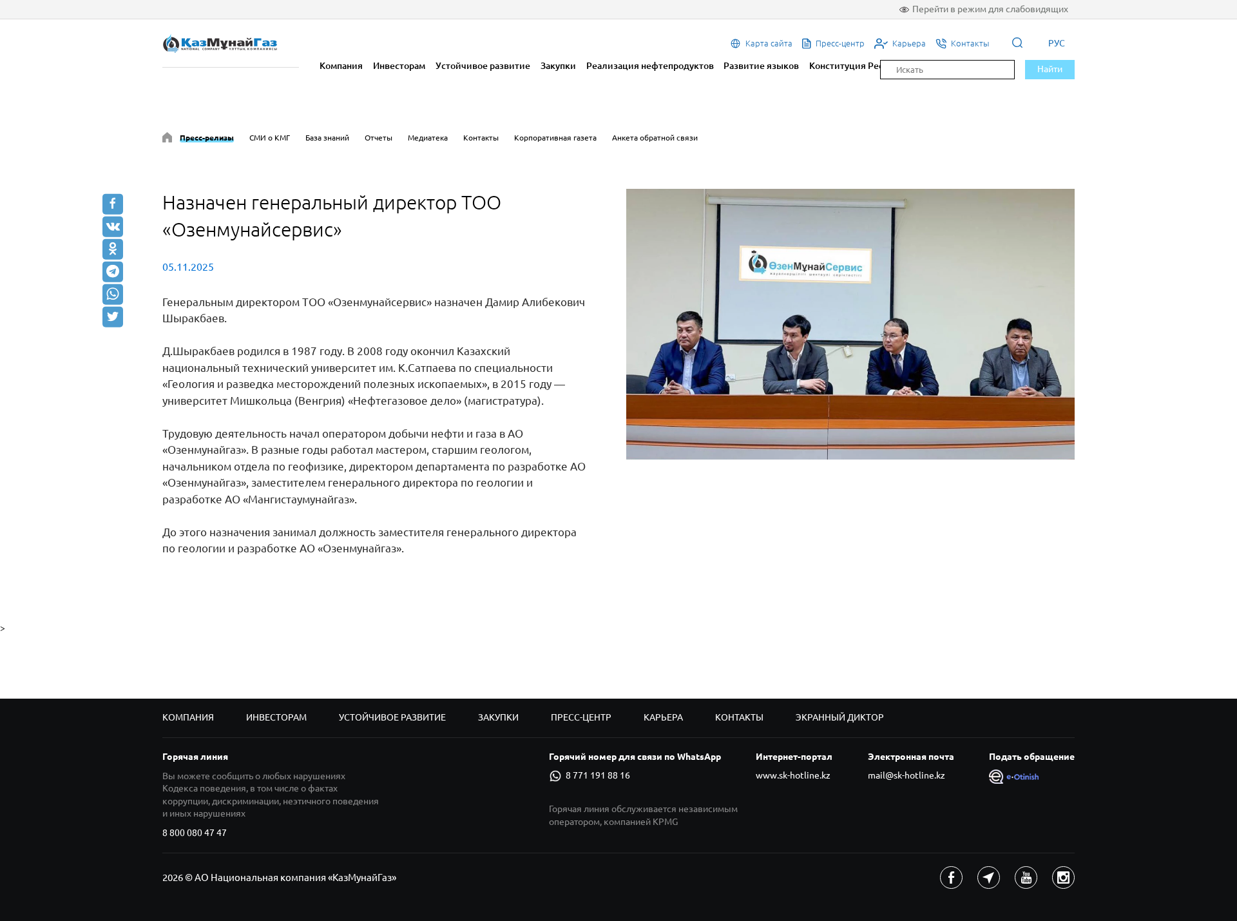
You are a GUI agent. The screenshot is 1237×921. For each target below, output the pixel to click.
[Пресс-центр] (167, 139)
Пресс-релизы (207, 137)
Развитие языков (761, 66)
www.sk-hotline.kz (793, 775)
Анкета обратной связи (655, 137)
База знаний (327, 137)
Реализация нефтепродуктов (650, 66)
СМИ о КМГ (269, 137)
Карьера (663, 717)
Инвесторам (399, 66)
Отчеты (378, 137)
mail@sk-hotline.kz (906, 775)
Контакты (481, 137)
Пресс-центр (581, 717)
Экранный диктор (840, 717)
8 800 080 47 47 (194, 833)
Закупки (558, 66)
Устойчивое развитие (483, 66)
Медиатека (428, 137)
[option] (850, 324)
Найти (1049, 69)
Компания (341, 66)
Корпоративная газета (555, 137)
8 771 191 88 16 (598, 775)
